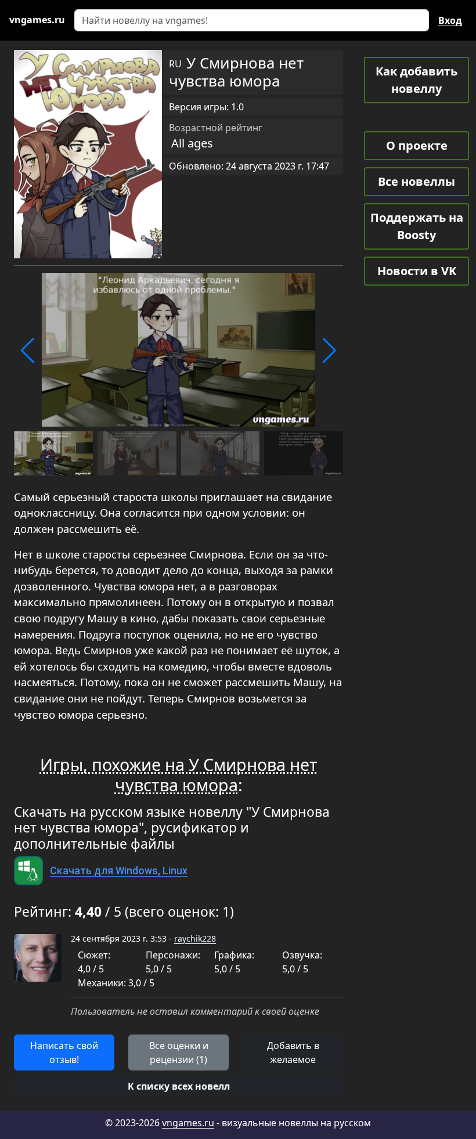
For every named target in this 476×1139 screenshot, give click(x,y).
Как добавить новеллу (416, 79)
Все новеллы (416, 181)
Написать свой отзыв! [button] (64, 1052)
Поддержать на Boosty (416, 226)
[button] (27, 350)
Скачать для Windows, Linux (118, 871)
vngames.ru (188, 1122)
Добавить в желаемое (293, 1052)
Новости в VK (416, 271)
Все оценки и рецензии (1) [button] (178, 1052)
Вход (450, 20)
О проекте (417, 145)
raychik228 (195, 938)
